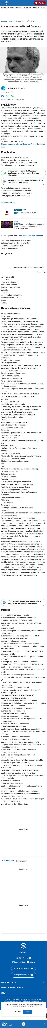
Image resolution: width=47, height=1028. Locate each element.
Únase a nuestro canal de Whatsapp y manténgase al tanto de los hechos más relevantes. (23, 173)
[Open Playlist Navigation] (44, 1024)
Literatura (22, 861)
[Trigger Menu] (3, 3)
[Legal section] (44, 993)
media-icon (23, 1024)
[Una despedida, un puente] (7, 212)
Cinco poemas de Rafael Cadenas (25, 21)
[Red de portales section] (44, 982)
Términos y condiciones (12, 1001)
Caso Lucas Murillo (16, 8)
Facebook (2, 97)
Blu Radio (4, 21)
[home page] (23, 946)
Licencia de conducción (31, 8)
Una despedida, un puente (27, 213)
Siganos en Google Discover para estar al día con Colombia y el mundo (25, 181)
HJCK (11, 21)
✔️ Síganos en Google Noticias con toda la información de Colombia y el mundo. (24, 602)
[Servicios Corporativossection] (44, 988)
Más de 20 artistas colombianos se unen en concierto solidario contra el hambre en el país (29, 226)
